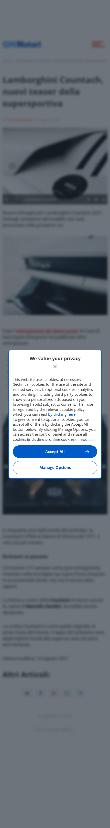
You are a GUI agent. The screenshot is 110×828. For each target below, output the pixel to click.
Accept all (55, 451)
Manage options (55, 467)
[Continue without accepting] (55, 366)
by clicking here (61, 414)
